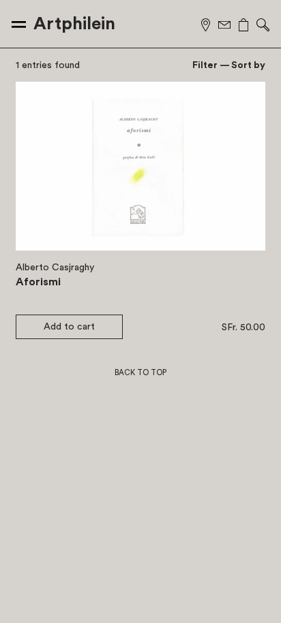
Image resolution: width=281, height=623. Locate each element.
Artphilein (74, 24)
